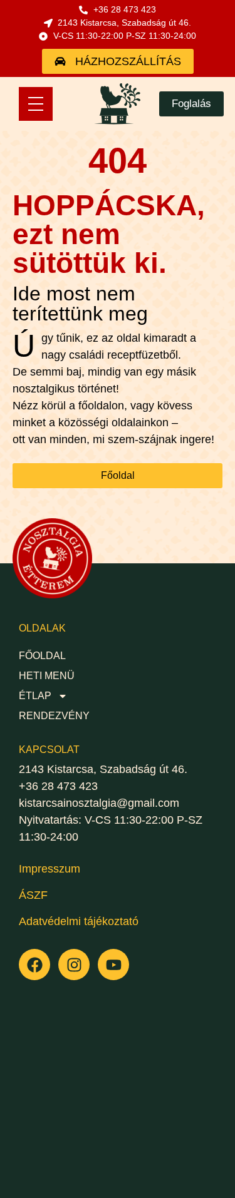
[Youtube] (113, 964)
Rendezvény (54, 715)
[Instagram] (74, 964)
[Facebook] (34, 964)
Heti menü (47, 675)
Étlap (35, 695)
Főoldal (42, 655)
